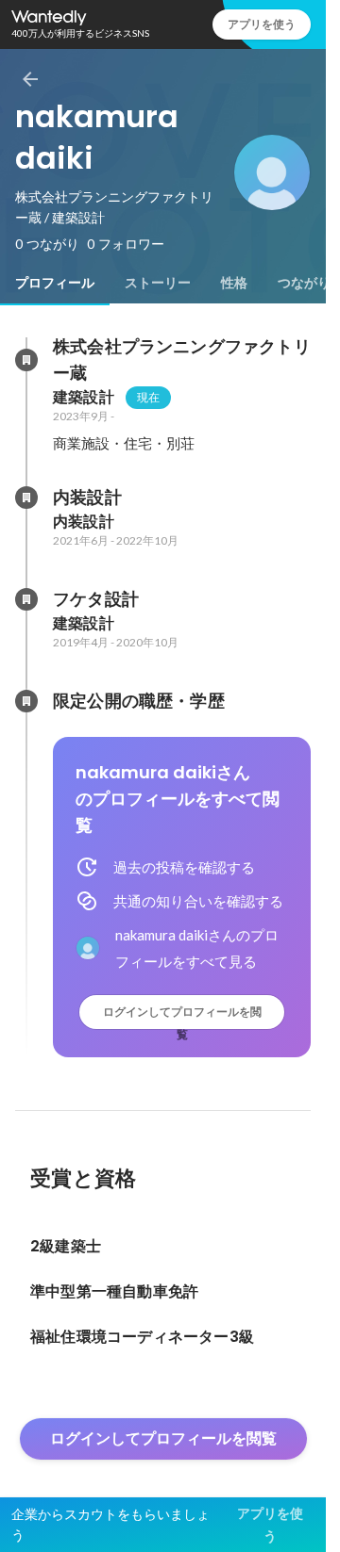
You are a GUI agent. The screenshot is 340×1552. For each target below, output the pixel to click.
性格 (234, 282)
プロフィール (54, 282)
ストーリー (158, 282)
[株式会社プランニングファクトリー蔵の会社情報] (26, 360)
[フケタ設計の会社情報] (26, 599)
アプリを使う (262, 24)
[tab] (55, 282)
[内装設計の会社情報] (26, 497)
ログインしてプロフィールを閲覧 (182, 1016)
